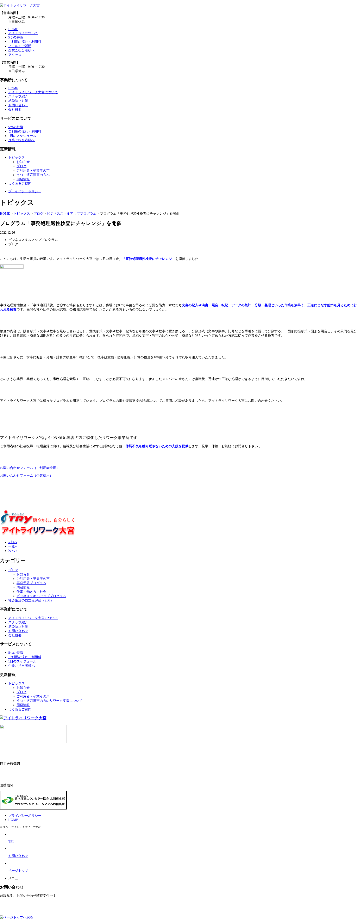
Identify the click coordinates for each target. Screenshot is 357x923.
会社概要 (14, 109)
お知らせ (23, 162)
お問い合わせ (18, 105)
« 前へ (12, 542)
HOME (13, 29)
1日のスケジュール (22, 135)
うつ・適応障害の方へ (33, 175)
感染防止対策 (18, 101)
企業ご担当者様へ (21, 50)
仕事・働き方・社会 (31, 591)
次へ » (12, 550)
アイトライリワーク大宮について (33, 92)
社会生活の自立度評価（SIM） (31, 600)
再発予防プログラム (31, 583)
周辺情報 (23, 179)
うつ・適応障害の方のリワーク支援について (50, 700)
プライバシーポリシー (24, 191)
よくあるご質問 (19, 46)
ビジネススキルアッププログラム (41, 596)
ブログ (21, 166)
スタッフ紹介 (18, 96)
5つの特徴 (15, 37)
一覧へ (13, 546)
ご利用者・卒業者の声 (33, 170)
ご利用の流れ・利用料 (24, 41)
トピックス (16, 157)
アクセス (14, 54)
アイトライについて (23, 33)
